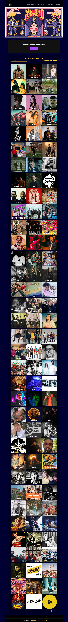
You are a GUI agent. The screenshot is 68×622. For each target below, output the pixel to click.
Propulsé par (48, 611)
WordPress (45, 620)
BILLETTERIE (58, 4)
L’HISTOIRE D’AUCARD (30, 4)
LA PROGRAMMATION (40, 4)
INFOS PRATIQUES (50, 4)
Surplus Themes (35, 620)
